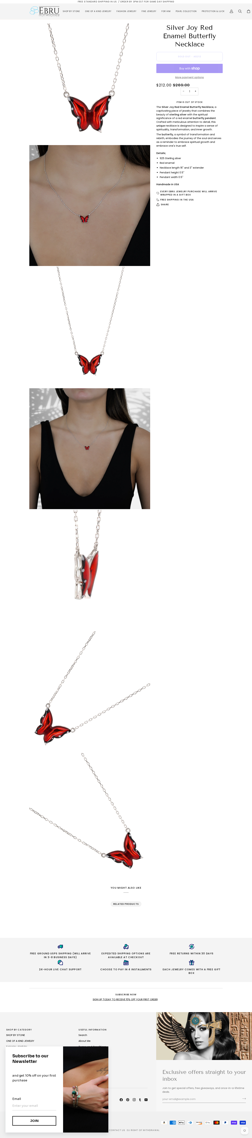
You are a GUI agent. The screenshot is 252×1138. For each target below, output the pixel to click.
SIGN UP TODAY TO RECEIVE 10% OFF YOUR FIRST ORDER (125, 999)
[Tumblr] (140, 1099)
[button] (71, 11)
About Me (85, 1041)
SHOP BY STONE (15, 1035)
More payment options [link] (189, 77)
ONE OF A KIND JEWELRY (20, 1041)
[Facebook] (121, 1099)
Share (165, 204)
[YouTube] (146, 1099)
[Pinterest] (127, 1099)
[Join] (243, 1098)
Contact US (117, 1130)
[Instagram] (134, 1099)
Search (83, 1035)
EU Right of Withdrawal (143, 1130)
